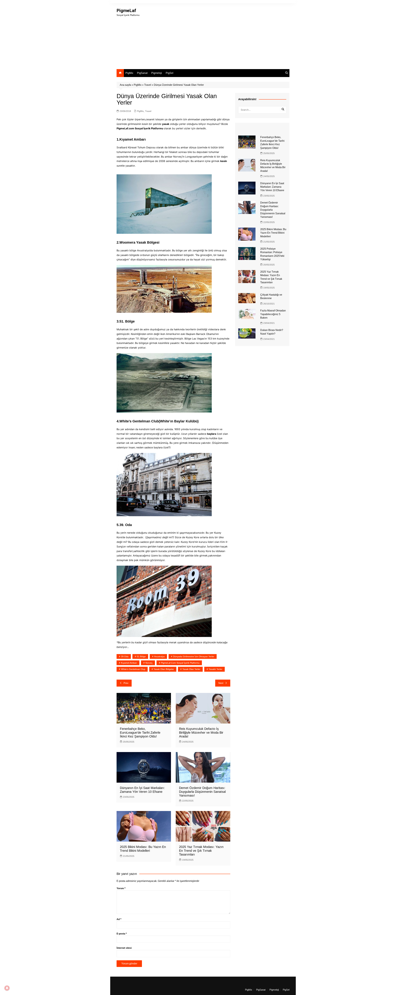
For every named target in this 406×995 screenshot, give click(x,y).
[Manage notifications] (7, 988)
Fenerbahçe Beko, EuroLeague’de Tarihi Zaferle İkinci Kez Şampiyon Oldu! (140, 732)
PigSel (169, 73)
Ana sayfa (125, 85)
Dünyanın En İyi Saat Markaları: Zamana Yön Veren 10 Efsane (272, 187)
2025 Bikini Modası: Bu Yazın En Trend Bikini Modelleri (273, 233)
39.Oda (124, 656)
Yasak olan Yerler (191, 669)
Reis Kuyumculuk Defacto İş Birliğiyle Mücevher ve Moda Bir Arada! (201, 732)
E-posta (122, 933)
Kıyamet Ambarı (129, 663)
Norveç (149, 663)
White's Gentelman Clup (133, 669)
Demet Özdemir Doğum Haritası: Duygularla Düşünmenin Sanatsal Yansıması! (202, 791)
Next (220, 683)
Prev (126, 683)
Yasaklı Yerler (215, 669)
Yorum (121, 888)
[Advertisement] (203, 40)
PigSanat (142, 73)
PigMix (129, 73)
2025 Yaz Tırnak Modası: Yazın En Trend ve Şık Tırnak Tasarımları (201, 850)
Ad (119, 919)
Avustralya (159, 656)
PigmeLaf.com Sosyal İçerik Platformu (180, 663)
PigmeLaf (126, 10)
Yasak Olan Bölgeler (164, 669)
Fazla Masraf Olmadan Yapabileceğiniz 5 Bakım (273, 314)
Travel (147, 85)
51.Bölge (141, 656)
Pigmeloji (156, 73)
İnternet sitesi (124, 948)
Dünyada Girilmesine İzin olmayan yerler (193, 656)
